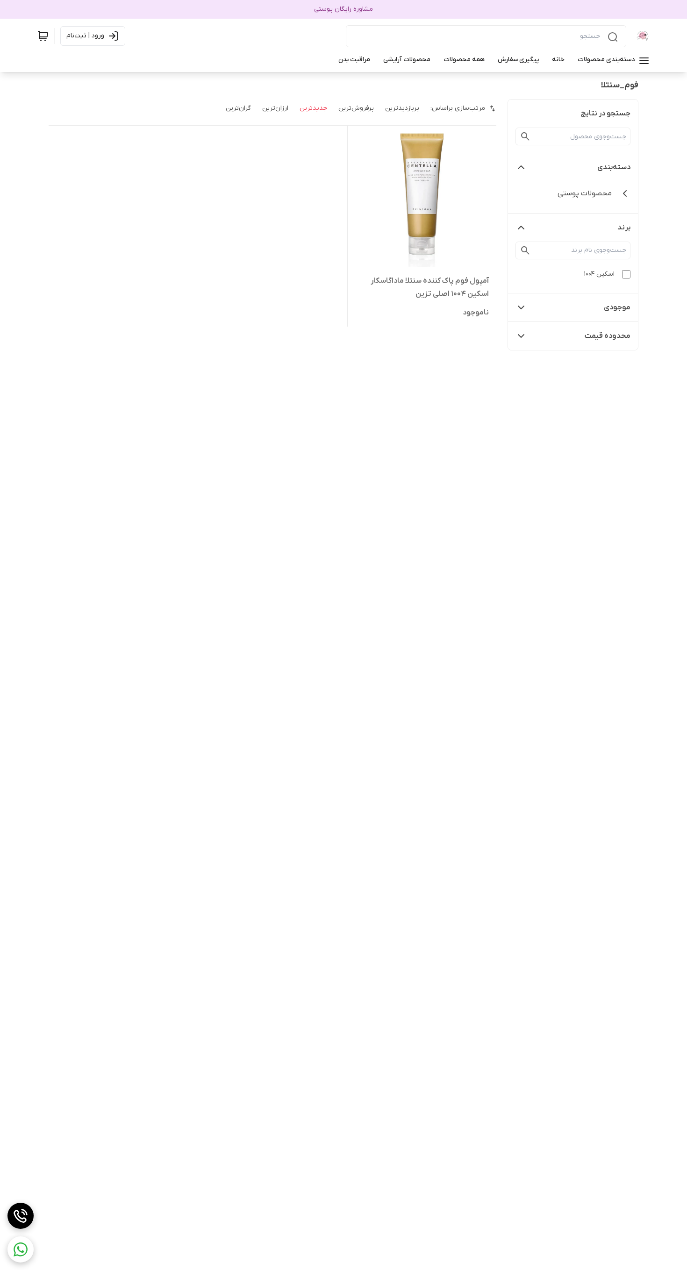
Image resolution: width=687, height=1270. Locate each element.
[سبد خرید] (43, 36)
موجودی (617, 307)
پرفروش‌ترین (356, 108)
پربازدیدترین (402, 108)
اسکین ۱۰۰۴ (599, 274)
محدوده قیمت (607, 336)
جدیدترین (313, 108)
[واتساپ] (20, 1249)
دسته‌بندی (613, 167)
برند (623, 227)
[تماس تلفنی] (20, 1216)
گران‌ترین (238, 108)
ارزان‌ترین (275, 108)
